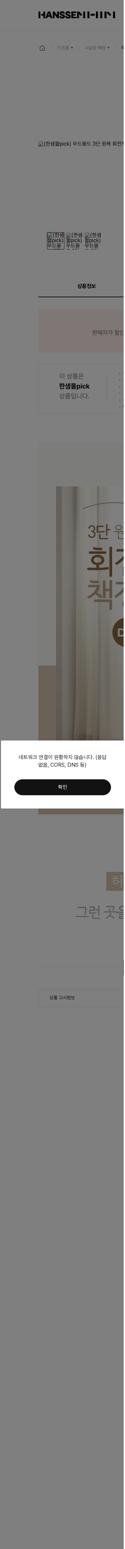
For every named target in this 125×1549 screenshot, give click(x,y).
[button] (62, 787)
